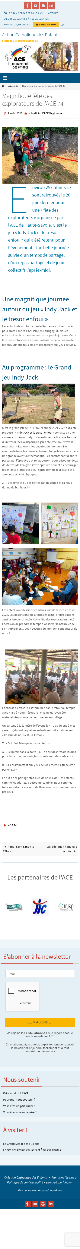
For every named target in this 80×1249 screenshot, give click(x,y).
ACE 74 (12, 824)
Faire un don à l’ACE (15, 1091)
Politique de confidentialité (25, 1180)
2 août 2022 (15, 113)
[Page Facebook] (27, 5)
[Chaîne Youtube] (35, 5)
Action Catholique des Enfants (31, 35)
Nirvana (42, 1188)
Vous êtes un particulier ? (19, 1103)
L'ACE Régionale (52, 113)
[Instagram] (43, 5)
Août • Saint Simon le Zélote (18, 847)
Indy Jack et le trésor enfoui (34, 432)
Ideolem (68, 1180)
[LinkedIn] (51, 5)
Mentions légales (63, 1175)
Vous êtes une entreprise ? (19, 1109)
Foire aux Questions (17, 24)
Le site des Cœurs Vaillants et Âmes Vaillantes (32, 1147)
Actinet (53, 13)
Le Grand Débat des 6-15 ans (21, 1141)
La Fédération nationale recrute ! (62, 847)
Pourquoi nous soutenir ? (19, 1097)
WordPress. (55, 1188)
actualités (13, 86)
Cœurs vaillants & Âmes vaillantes (26, 18)
